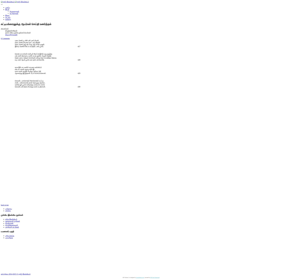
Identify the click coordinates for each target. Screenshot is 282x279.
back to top (5, 205)
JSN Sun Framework (155, 277)
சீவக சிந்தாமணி (11, 35)
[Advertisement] (67, 256)
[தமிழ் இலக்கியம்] (15, 2)
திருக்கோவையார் (11, 225)
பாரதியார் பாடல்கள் (12, 227)
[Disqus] (141, 117)
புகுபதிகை (9, 238)
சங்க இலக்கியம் (11, 219)
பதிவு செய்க (9, 236)
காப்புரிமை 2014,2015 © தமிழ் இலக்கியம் (16, 274)
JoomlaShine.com (140, 277)
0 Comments (5, 38)
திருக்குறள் (9, 223)
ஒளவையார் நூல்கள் (12, 221)
